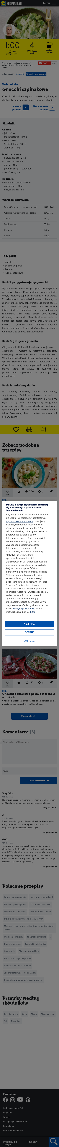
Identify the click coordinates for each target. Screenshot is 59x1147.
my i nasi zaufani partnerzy (20, 521)
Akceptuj (29, 624)
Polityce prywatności (24, 608)
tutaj (32, 612)
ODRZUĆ (29, 632)
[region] (29, 573)
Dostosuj (29, 640)
